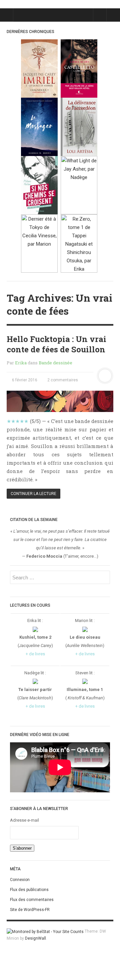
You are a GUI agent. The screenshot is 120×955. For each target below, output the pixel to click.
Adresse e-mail (24, 820)
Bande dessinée (55, 363)
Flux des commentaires (32, 899)
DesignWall (35, 938)
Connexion (20, 879)
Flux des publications (29, 889)
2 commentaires (62, 380)
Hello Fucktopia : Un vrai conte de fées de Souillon (56, 344)
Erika (21, 363)
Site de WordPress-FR (30, 909)
